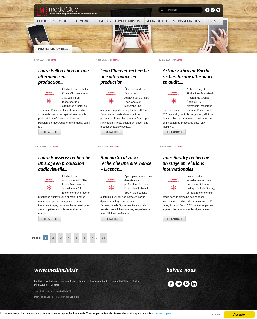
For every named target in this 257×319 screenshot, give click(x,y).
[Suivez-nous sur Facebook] (207, 11)
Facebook (171, 284)
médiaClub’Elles (120, 281)
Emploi (82, 281)
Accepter (239, 314)
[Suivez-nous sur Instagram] (218, 11)
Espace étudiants (99, 281)
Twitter (178, 284)
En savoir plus (162, 313)
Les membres (68, 281)
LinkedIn (194, 284)
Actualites (51, 281)
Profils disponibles (53, 48)
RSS (186, 284)
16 (103, 237)
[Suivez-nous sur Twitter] (213, 11)
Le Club (38, 281)
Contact (55, 285)
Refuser (216, 314)
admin (53, 60)
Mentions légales (42, 297)
